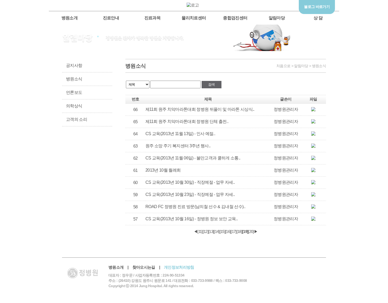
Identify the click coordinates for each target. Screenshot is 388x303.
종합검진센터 (235, 18)
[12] (205, 231)
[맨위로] (346, 110)
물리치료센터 (194, 18)
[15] (222, 231)
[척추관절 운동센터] (346, 68)
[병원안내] (100, 172)
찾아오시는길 (144, 267)
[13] (211, 231)
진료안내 (111, 18)
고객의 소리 (76, 119)
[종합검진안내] (74, 172)
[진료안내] (100, 146)
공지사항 (74, 65)
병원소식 (74, 79)
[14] (216, 231)
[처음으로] (194, 5)
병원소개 (69, 18)
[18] (239, 231)
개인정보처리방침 (179, 267)
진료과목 (152, 18)
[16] (228, 231)
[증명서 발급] (74, 146)
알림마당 (277, 18)
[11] (199, 231)
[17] (233, 231)
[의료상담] (346, 89)
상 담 (318, 18)
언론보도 (74, 92)
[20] (251, 231)
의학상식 (74, 106)
